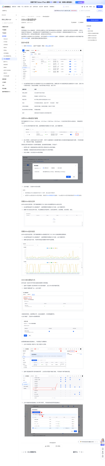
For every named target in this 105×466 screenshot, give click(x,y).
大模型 (18, 6)
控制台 (90, 6)
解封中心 (6, 61)
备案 (87, 6)
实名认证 (6, 39)
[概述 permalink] (26, 27)
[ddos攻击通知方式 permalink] (36, 280)
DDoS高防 (25, 38)
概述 (89, 28)
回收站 (5, 67)
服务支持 (46, 6)
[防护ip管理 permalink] (30, 42)
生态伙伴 (41, 6)
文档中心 (4, 10)
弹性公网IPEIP (6, 19)
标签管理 (6, 64)
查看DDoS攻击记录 (92, 35)
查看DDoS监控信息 (92, 37)
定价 (31, 6)
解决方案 (27, 6)
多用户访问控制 (7, 70)
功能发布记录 (5, 26)
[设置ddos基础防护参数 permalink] (39, 118)
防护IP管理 (90, 31)
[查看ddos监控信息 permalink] (36, 231)
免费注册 (100, 6)
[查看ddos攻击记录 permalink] (36, 201)
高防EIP (5, 73)
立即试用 (100, 10)
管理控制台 (29, 45)
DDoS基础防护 (7, 58)
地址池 (5, 47)
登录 (94, 6)
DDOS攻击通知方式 (92, 40)
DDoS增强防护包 (51, 36)
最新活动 (14, 6)
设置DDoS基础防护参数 (93, 33)
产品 (22, 6)
